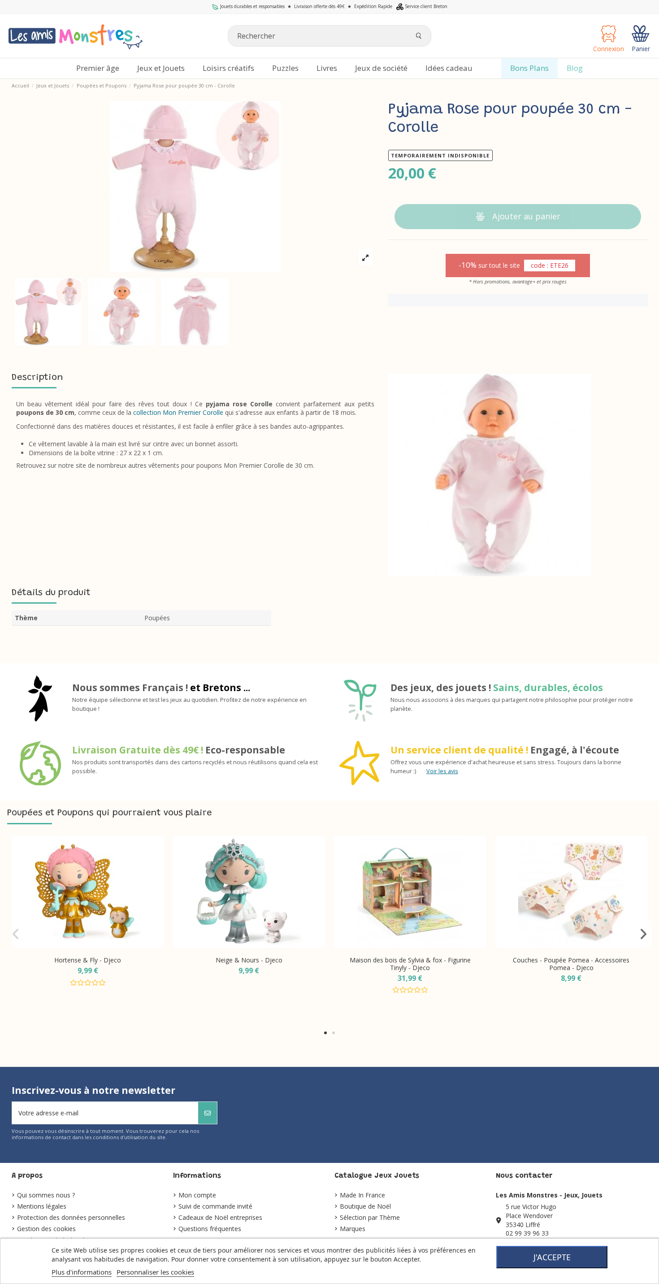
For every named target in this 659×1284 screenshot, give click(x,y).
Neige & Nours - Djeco (249, 960)
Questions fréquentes (209, 1228)
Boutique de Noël (365, 1206)
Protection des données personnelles (71, 1217)
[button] (325, 1033)
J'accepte (552, 1257)
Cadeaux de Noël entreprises (220, 1217)
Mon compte (197, 1195)
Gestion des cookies (46, 1228)
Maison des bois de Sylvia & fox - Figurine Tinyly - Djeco (410, 964)
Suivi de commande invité (215, 1206)
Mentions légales (41, 1206)
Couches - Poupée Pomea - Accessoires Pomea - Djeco (571, 964)
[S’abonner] (207, 1113)
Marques (352, 1228)
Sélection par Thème (370, 1217)
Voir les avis (442, 771)
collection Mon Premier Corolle (178, 412)
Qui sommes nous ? (46, 1195)
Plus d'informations (82, 1271)
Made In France (362, 1195)
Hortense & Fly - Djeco (87, 960)
